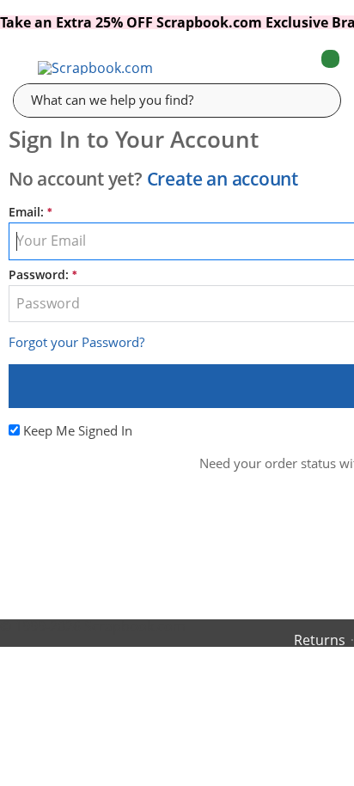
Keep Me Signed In (77, 430)
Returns (319, 640)
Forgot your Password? (76, 341)
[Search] (315, 99)
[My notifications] (262, 68)
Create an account (222, 179)
